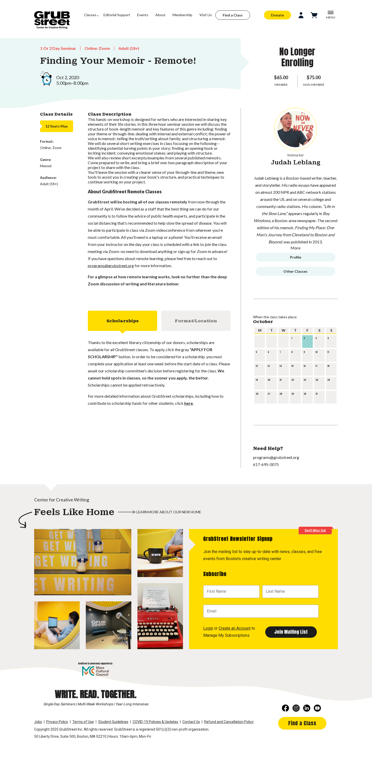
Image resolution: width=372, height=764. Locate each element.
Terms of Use (83, 722)
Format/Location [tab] (196, 321)
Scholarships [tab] (123, 321)
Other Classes (295, 271)
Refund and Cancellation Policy (229, 722)
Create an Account (235, 628)
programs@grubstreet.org (111, 265)
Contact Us (191, 722)
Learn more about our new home (168, 512)
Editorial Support (117, 15)
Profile (295, 257)
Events (142, 15)
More (295, 247)
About (160, 15)
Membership (182, 15)
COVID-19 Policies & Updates (155, 722)
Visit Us (205, 15)
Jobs (38, 722)
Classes (90, 15)
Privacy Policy (57, 722)
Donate (277, 15)
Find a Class (233, 15)
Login (208, 628)
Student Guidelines (113, 722)
